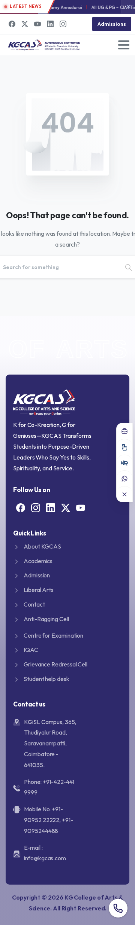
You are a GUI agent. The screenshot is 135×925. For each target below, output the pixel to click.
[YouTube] (37, 24)
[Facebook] (12, 24)
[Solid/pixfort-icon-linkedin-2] (50, 507)
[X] (24, 24)
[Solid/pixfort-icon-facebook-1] (20, 507)
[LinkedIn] (50, 24)
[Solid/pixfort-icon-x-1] (65, 507)
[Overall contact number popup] (118, 908)
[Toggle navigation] (123, 45)
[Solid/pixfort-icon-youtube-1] (80, 507)
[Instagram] (63, 24)
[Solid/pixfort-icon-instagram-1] (35, 507)
